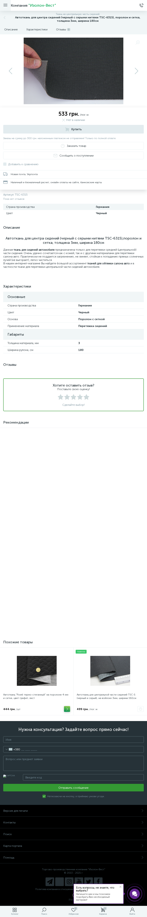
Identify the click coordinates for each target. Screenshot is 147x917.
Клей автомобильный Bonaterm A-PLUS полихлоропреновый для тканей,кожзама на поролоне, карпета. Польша (36, 546)
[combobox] (11, 749)
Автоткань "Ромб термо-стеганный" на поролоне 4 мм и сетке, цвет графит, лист (35, 696)
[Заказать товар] (140, 709)
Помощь (9, 857)
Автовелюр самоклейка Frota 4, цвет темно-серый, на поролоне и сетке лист (109, 612)
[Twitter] (88, 881)
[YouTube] (79, 881)
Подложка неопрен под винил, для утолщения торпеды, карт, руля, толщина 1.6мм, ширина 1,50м (36, 612)
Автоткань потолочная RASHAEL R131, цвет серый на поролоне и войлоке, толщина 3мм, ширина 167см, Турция (108, 478)
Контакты (9, 822)
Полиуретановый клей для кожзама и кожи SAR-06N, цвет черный (108, 544)
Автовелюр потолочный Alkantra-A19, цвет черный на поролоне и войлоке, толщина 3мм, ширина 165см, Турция (35, 478)
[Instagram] (69, 881)
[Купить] (67, 489)
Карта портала (12, 846)
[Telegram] (50, 881)
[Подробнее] (67, 557)
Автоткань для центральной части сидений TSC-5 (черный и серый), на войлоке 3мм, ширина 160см (106, 696)
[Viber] (59, 881)
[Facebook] (98, 881)
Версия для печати (15, 810)
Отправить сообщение (73, 787)
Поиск (7, 834)
